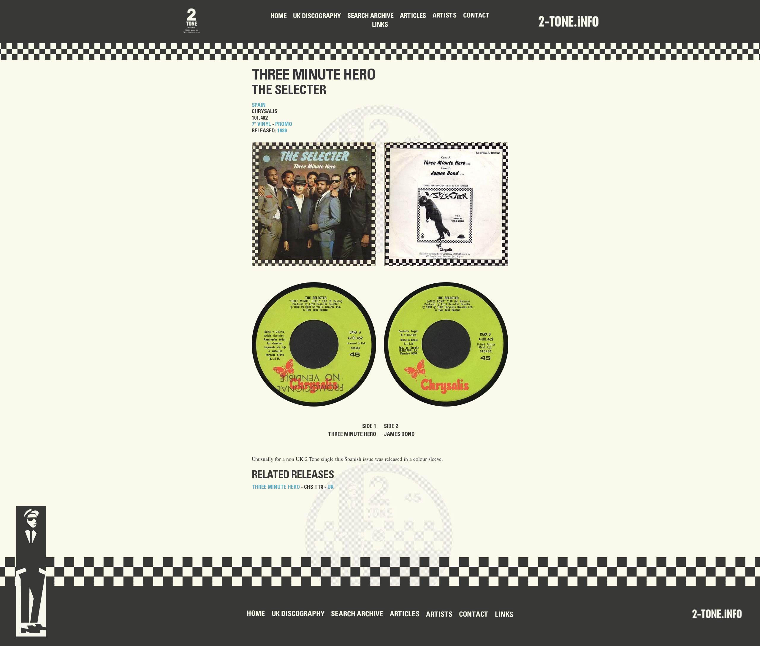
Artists (445, 16)
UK (330, 487)
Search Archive (370, 16)
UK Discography (317, 16)
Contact (476, 16)
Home (278, 16)
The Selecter (289, 90)
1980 (282, 131)
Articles (413, 16)
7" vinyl (261, 124)
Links (380, 25)
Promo (283, 124)
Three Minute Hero (314, 75)
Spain (259, 105)
